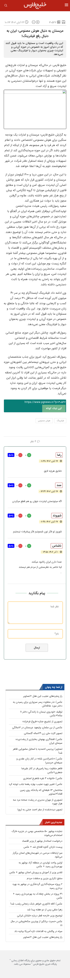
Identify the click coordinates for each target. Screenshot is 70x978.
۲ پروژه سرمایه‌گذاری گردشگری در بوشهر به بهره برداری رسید (37, 886)
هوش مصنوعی (44, 420)
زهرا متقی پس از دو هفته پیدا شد (44, 910)
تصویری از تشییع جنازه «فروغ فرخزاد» (42, 721)
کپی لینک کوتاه (54, 408)
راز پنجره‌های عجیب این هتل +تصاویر (42, 696)
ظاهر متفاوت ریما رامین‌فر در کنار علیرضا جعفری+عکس (41, 770)
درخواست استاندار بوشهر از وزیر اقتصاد (42, 841)
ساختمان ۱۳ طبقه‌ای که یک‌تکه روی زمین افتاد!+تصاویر (41, 792)
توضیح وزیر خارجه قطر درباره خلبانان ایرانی (39, 915)
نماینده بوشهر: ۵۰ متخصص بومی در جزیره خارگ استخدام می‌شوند (37, 833)
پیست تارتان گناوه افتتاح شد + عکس (43, 847)
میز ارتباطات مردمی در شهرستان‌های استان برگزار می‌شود (37, 855)
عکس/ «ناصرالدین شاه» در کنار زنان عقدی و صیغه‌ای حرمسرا (39, 761)
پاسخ (11, 455)
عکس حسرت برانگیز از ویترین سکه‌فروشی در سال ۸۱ (36, 923)
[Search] (6, 6)
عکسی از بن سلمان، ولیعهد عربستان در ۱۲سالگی (37, 727)
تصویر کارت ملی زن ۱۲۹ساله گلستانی (43, 733)
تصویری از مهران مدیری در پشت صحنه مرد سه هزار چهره (37, 802)
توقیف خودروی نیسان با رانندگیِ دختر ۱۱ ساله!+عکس (41, 714)
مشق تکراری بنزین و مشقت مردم (44, 878)
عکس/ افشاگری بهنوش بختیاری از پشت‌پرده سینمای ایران (39, 741)
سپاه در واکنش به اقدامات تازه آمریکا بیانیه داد (38, 931)
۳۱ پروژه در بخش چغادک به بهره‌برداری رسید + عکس (37, 896)
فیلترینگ (60, 420)
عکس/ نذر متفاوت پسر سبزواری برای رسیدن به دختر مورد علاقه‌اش (37, 704)
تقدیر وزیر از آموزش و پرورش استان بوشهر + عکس (35, 872)
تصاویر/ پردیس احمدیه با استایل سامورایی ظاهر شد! (37, 751)
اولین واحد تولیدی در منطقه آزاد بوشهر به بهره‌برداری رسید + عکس (40, 865)
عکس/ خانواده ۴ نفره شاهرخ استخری (42, 778)
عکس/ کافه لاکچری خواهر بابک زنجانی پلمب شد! (36, 904)
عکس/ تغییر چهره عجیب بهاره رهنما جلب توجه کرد (35, 784)
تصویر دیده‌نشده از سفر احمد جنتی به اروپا (40, 809)
